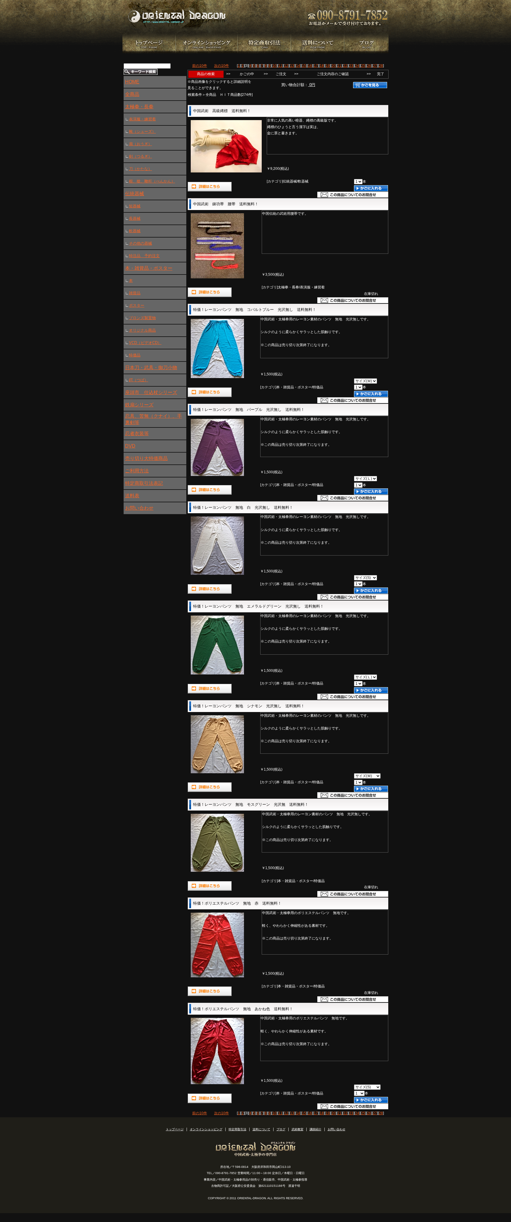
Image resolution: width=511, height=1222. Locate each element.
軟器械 (134, 231)
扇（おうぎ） (140, 144)
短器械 (134, 206)
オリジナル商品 (142, 330)
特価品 (134, 355)
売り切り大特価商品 (146, 458)
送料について (261, 1129)
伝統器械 (134, 193)
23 (351, 66)
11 (280, 66)
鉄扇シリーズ (139, 404)
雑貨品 (134, 293)
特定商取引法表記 (144, 483)
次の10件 (221, 66)
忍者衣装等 (137, 433)
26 (369, 66)
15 (304, 66)
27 (375, 66)
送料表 (132, 495)
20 (333, 66)
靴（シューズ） (142, 131)
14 (298, 66)
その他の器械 (140, 243)
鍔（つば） (138, 380)
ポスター (136, 305)
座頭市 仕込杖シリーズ (151, 392)
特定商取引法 (237, 1129)
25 (363, 66)
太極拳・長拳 (139, 106)
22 (345, 66)
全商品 (132, 94)
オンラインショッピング (206, 1129)
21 (339, 66)
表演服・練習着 (142, 119)
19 (328, 66)
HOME (132, 81)
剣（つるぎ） (140, 156)
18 (322, 66)
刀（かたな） (140, 169)
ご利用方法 (137, 470)
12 (286, 66)
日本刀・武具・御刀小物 (151, 367)
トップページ (175, 1129)
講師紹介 (315, 1129)
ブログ (280, 1129)
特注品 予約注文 (144, 256)
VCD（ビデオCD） (145, 342)
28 (381, 66)
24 (357, 66)
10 (274, 66)
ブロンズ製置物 (142, 318)
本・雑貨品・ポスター (148, 268)
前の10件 (199, 66)
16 (310, 66)
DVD (130, 445)
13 (292, 66)
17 (316, 66)
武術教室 (297, 1129)
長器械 (134, 218)
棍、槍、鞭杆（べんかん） (152, 181)
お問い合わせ (139, 508)
